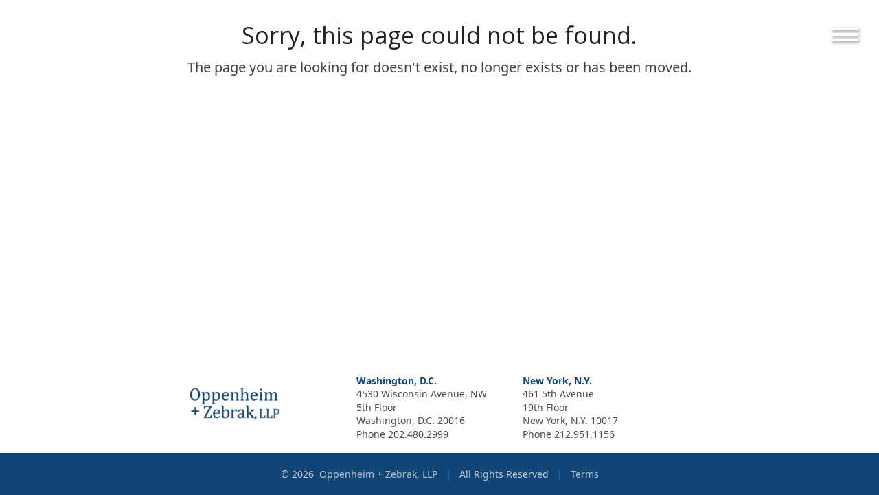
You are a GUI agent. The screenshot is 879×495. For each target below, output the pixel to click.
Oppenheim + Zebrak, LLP (379, 474)
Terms (585, 474)
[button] (855, 34)
